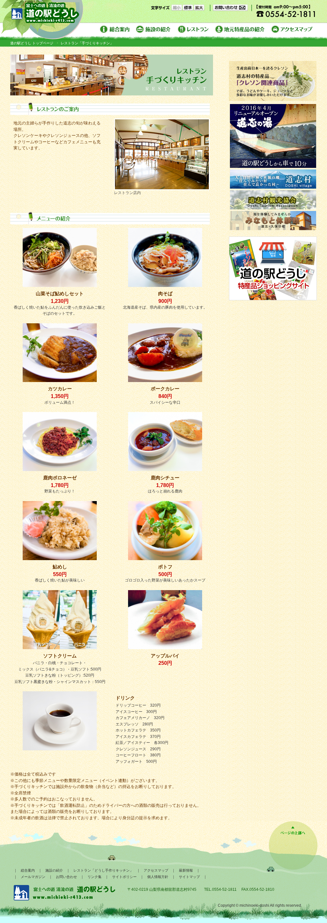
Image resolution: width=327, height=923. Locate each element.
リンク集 (94, 877)
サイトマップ (189, 877)
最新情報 (186, 870)
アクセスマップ (156, 870)
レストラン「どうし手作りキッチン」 (103, 870)
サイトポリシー (124, 877)
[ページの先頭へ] (293, 834)
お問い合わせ (66, 877)
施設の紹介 (54, 870)
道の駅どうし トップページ (31, 43)
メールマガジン (33, 877)
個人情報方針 (157, 877)
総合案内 (28, 870)
